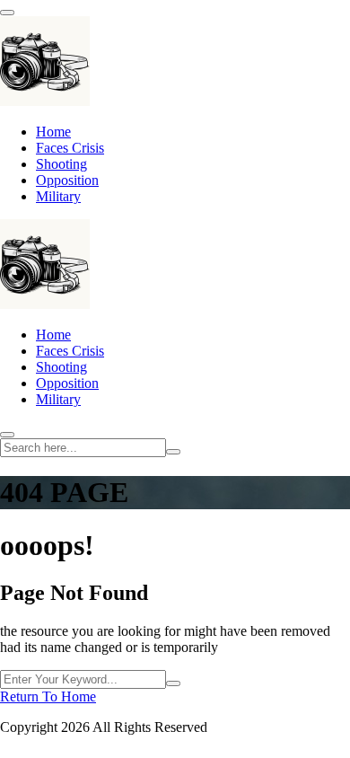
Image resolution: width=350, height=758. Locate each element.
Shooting (61, 164)
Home (53, 131)
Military (58, 196)
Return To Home (48, 696)
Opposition (67, 180)
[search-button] (173, 451)
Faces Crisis (70, 147)
